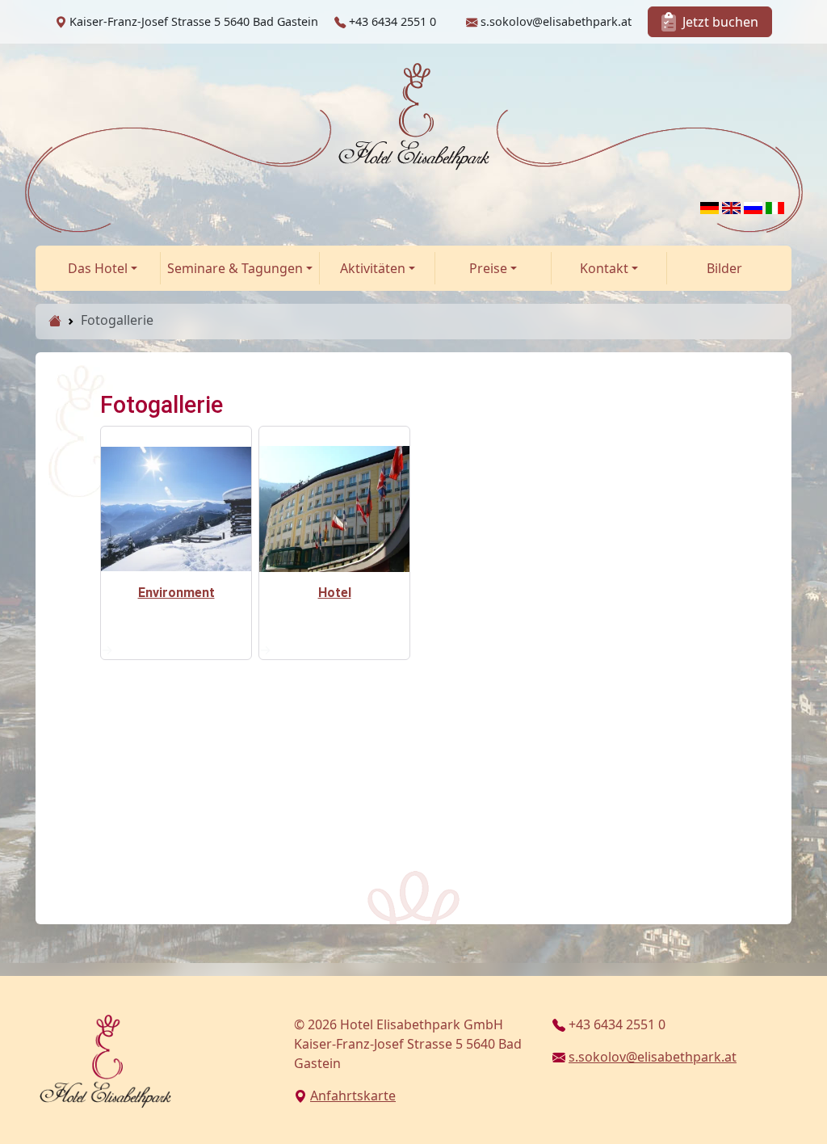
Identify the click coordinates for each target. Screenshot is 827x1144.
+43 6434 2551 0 (617, 1024)
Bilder (724, 268)
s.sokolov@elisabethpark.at (653, 1057)
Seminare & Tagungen (235, 268)
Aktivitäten (372, 268)
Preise (488, 268)
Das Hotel (98, 268)
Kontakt (604, 268)
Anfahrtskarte (353, 1095)
